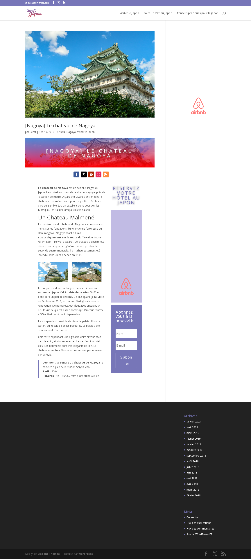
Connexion (193, 517)
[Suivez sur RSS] (106, 174)
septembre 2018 (196, 455)
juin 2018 (192, 472)
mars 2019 (193, 433)
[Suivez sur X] (84, 174)
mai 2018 (192, 478)
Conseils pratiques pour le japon (197, 13)
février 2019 (194, 438)
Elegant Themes (49, 553)
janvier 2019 (194, 444)
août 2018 (193, 461)
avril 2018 (192, 484)
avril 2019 (192, 427)
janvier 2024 (194, 421)
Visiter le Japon (129, 13)
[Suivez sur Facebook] (76, 174)
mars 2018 (193, 489)
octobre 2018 (194, 450)
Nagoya (71, 132)
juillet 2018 (193, 467)
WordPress (85, 553)
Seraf (33, 132)
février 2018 (194, 495)
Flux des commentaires (200, 528)
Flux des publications (199, 523)
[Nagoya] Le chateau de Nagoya (60, 125)
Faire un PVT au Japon (158, 13)
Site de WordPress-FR (199, 534)
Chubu (61, 132)
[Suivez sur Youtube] (91, 174)
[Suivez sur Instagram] (98, 174)
